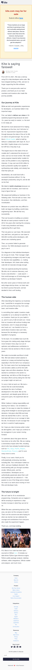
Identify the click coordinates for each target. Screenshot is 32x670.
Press (16, 638)
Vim (16, 624)
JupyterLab (16, 620)
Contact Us (16, 640)
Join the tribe (16, 659)
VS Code (16, 606)
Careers (16, 582)
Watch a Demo (16, 590)
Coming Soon (16, 626)
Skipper (22, 448)
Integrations (16, 603)
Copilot (16, 594)
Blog (16, 632)
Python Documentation (16, 598)
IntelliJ (16, 608)
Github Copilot (10, 139)
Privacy (16, 636)
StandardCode (6, 451)
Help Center (16, 634)
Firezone (14, 451)
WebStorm (16, 618)
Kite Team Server (16, 588)
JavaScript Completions (16, 592)
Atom (16, 614)
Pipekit (16, 448)
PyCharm (16, 610)
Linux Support (16, 596)
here (21, 18)
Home (16, 578)
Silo (8, 448)
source (16, 48)
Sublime (16, 612)
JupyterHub (16, 622)
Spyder (16, 616)
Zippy (12, 448)
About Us (16, 580)
